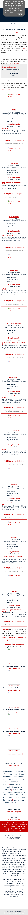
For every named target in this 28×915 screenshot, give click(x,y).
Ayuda (21, 894)
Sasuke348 (14, 163)
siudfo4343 (14, 270)
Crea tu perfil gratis (14, 668)
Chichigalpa (14, 71)
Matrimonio (15, 886)
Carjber (14, 538)
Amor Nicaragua (20, 792)
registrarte (24, 48)
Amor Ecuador (10, 782)
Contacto (19, 883)
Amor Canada (19, 774)
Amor (7, 883)
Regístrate (21, 826)
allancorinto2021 (14, 324)
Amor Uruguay (18, 800)
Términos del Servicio (10, 893)
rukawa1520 (14, 431)
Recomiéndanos (14, 896)
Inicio (4, 890)
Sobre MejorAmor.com (13, 890)
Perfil (6, 140)
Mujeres (18, 812)
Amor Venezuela (11, 802)
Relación (7, 886)
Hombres (10, 812)
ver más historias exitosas (14, 754)
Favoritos (9, 121)
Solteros (10, 819)
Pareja (12, 883)
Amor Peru (20, 795)
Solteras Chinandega (13, 63)
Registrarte (5, 629)
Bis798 (14, 110)
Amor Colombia (18, 777)
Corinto (14, 75)
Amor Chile (7, 777)
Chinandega (14, 73)
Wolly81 (14, 484)
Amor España (15, 784)
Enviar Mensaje (11, 117)
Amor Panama (9, 795)
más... (21, 802)
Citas (22, 886)
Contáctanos (19, 891)
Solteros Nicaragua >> (21, 32)
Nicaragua (22, 114)
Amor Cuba (20, 779)
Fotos (11, 140)
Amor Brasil (8, 774)
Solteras (18, 819)
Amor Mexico (7, 792)
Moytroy (14, 591)
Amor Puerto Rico (9, 797)
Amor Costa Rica (8, 779)
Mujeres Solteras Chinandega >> (11, 69)
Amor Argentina (8, 771)
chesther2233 (14, 217)
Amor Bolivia (20, 771)
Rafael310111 (14, 377)
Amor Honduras (18, 790)
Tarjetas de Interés (12, 119)
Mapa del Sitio (15, 894)
